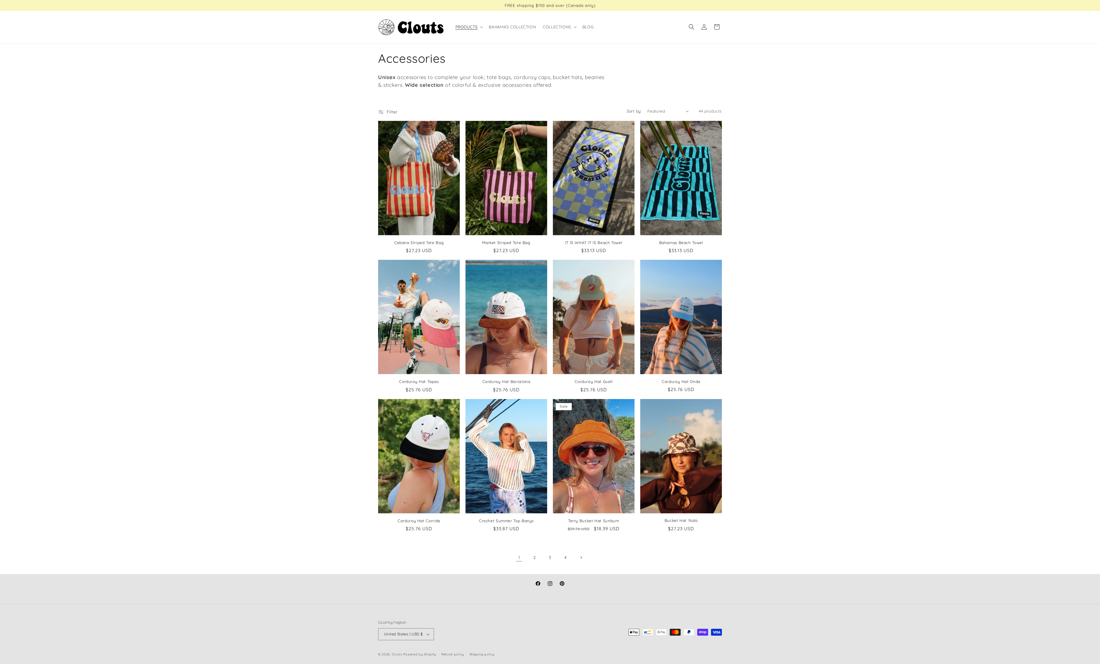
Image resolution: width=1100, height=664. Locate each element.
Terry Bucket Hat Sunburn (593, 520)
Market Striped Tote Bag (506, 242)
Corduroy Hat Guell (593, 381)
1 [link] (519, 557)
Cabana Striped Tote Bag (419, 242)
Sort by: (634, 111)
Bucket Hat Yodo (681, 520)
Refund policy (452, 654)
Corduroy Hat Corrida (419, 520)
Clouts (397, 654)
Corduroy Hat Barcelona (506, 381)
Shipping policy (482, 654)
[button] (469, 27)
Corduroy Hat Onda (681, 381)
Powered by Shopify (419, 654)
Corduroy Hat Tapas (419, 381)
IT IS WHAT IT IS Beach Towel (593, 242)
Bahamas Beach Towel (681, 242)
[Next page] (581, 557)
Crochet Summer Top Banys (506, 520)
